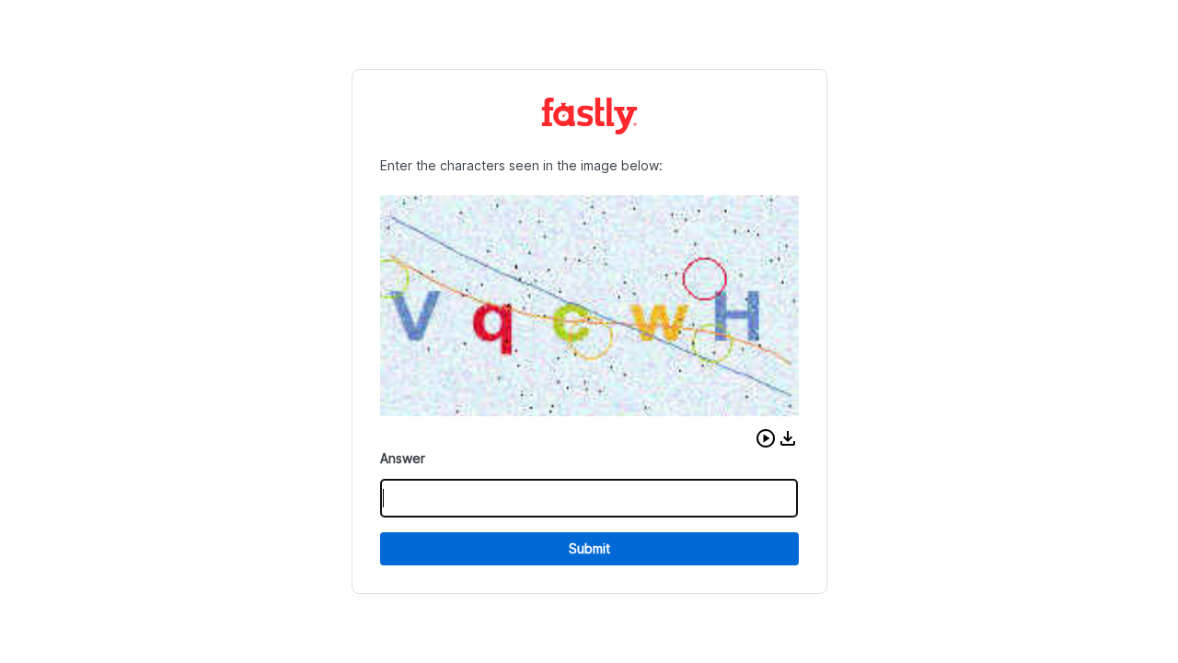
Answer (402, 458)
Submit (589, 548)
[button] (766, 438)
